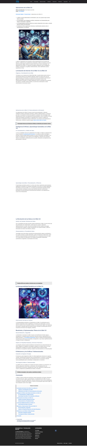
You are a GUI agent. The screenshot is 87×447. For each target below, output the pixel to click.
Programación (37, 433)
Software (49, 1)
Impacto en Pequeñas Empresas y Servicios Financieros (29, 409)
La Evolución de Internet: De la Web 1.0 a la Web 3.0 (27, 388)
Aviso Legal (65, 443)
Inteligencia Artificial (39, 431)
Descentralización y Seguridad (24, 407)
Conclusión (19, 415)
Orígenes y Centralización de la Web (25, 389)
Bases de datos (42, 1)
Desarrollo (54, 1)
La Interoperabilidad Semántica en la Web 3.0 (26, 402)
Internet (36, 438)
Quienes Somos (60, 443)
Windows (60, 1)
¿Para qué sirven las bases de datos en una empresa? (26, 420)
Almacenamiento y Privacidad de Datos (26, 400)
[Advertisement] (34, 92)
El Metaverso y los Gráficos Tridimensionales (26, 410)
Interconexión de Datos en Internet (25, 404)
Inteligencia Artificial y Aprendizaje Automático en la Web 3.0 (29, 392)
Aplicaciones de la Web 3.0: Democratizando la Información (30, 391)
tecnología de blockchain (30, 337)
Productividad (27, 14)
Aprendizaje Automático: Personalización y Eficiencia (28, 396)
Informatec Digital (19, 14)
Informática (37, 436)
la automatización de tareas (29, 134)
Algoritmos (37, 435)
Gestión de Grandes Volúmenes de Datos (26, 399)
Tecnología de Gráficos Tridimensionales (26, 414)
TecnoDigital (21, 11)
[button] (69, 1)
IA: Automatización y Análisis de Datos (25, 394)
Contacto (70, 443)
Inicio (31, 1)
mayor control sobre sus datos (39, 120)
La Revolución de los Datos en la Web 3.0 (25, 397)
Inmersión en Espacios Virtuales (24, 412)
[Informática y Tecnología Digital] (17, 1)
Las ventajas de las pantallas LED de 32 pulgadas (25, 421)
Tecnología (36, 1)
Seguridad (65, 1)
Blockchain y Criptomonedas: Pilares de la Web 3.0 (27, 406)
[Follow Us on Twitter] (56, 430)
